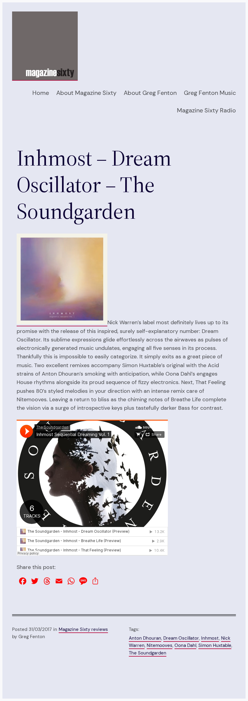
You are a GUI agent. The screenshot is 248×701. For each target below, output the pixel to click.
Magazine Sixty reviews (83, 629)
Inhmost (210, 638)
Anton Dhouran (145, 638)
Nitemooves (159, 645)
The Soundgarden (147, 653)
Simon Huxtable (214, 645)
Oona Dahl (185, 645)
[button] (62, 279)
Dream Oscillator (181, 638)
